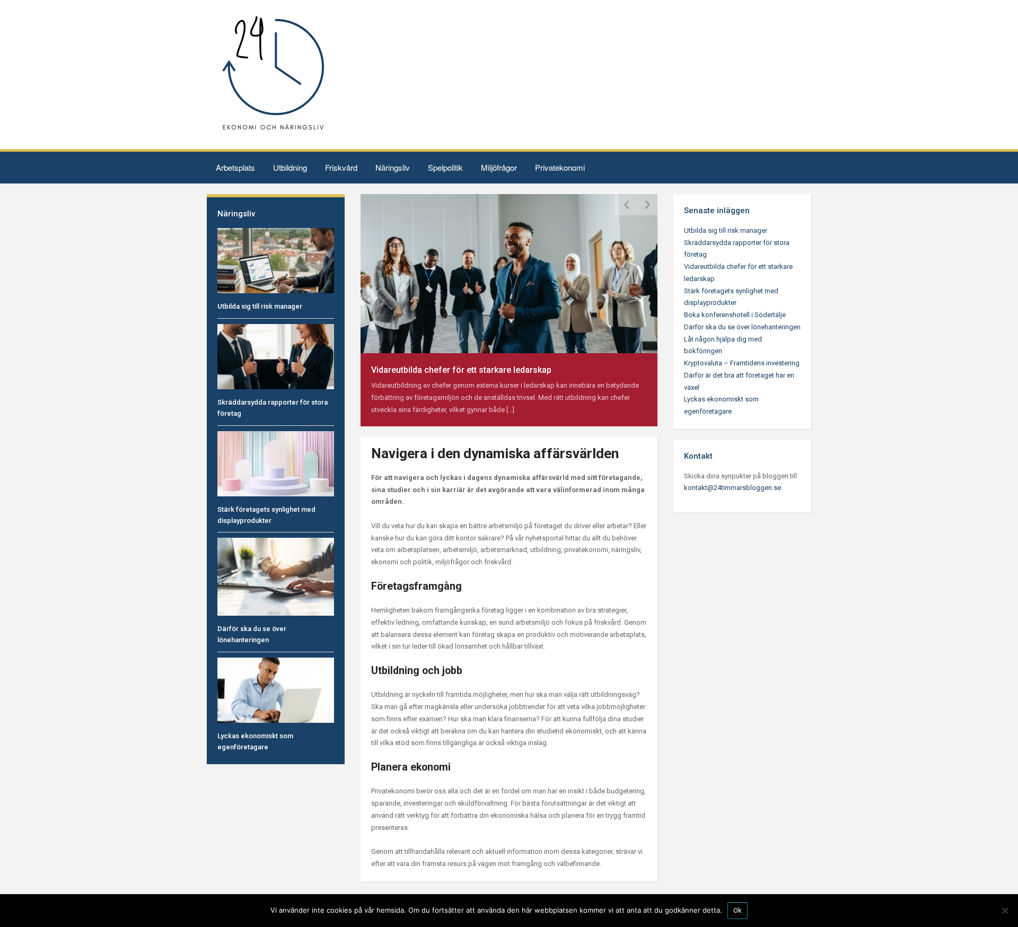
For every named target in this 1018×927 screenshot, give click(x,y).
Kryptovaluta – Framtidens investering (742, 363)
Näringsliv (392, 167)
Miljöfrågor (499, 167)
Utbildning (290, 167)
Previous (625, 204)
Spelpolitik (445, 167)
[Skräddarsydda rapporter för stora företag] (275, 356)
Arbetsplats (235, 167)
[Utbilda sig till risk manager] (275, 260)
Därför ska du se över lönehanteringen (742, 327)
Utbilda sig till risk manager (259, 306)
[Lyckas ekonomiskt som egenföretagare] (275, 690)
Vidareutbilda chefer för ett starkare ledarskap (461, 370)
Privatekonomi (560, 167)
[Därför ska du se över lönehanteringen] (275, 576)
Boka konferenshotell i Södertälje (735, 315)
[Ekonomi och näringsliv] (273, 74)
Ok (737, 910)
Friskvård (341, 167)
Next (646, 204)
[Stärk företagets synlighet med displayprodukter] (275, 463)
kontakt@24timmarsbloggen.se (732, 488)
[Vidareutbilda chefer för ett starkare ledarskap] (509, 273)
